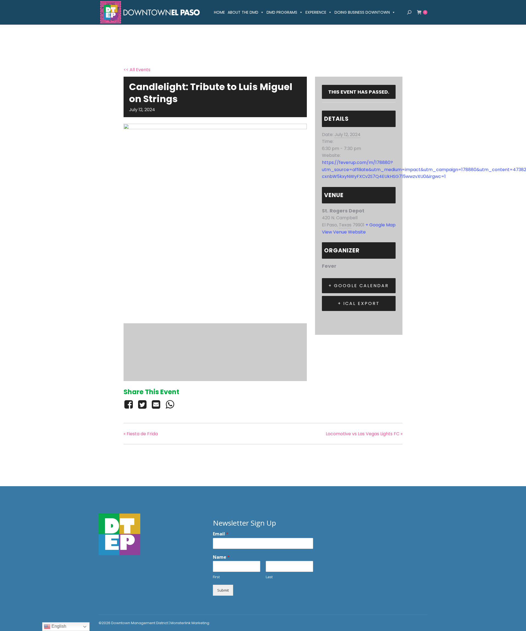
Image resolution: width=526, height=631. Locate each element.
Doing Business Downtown (362, 12)
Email (220, 534)
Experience (315, 12)
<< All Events (137, 70)
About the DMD (243, 12)
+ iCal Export (359, 303)
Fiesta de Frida (141, 434)
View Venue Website (344, 232)
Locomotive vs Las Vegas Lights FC (364, 434)
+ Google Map (380, 225)
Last (269, 577)
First (216, 577)
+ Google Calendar (358, 286)
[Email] (156, 404)
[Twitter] (142, 404)
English (58, 626)
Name (221, 557)
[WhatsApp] (170, 404)
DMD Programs (282, 12)
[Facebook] (129, 404)
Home (219, 12)
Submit (223, 590)
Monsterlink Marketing (189, 623)
